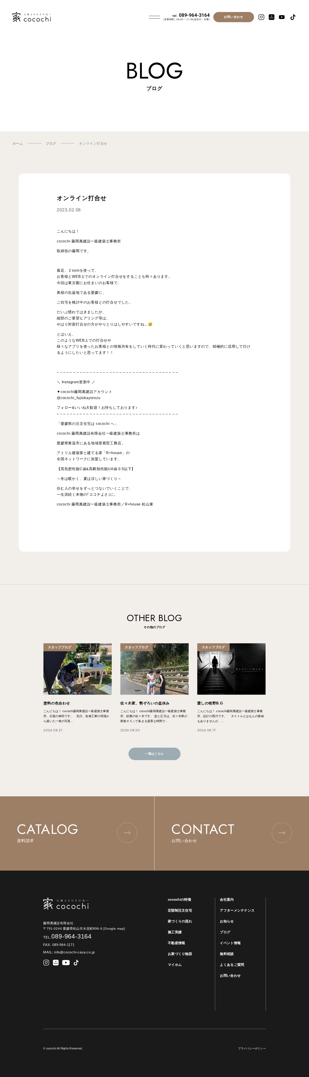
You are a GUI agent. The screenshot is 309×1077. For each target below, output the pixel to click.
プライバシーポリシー (252, 1048)
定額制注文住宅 (180, 910)
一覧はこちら (154, 753)
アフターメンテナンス (237, 910)
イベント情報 (230, 943)
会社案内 (227, 899)
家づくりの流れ (180, 921)
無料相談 (227, 954)
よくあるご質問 (232, 965)
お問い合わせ (233, 17)
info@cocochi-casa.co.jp (74, 952)
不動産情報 (176, 943)
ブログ (225, 932)
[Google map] (115, 928)
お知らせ (227, 921)
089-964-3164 (191, 15)
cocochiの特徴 (179, 899)
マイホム (175, 965)
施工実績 (175, 932)
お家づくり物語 (180, 954)
